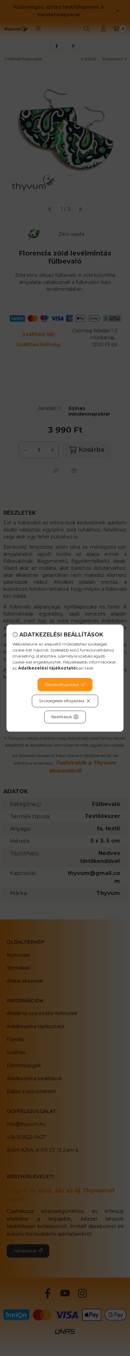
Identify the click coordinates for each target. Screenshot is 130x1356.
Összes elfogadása (61, 684)
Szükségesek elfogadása (61, 700)
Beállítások (61, 716)
